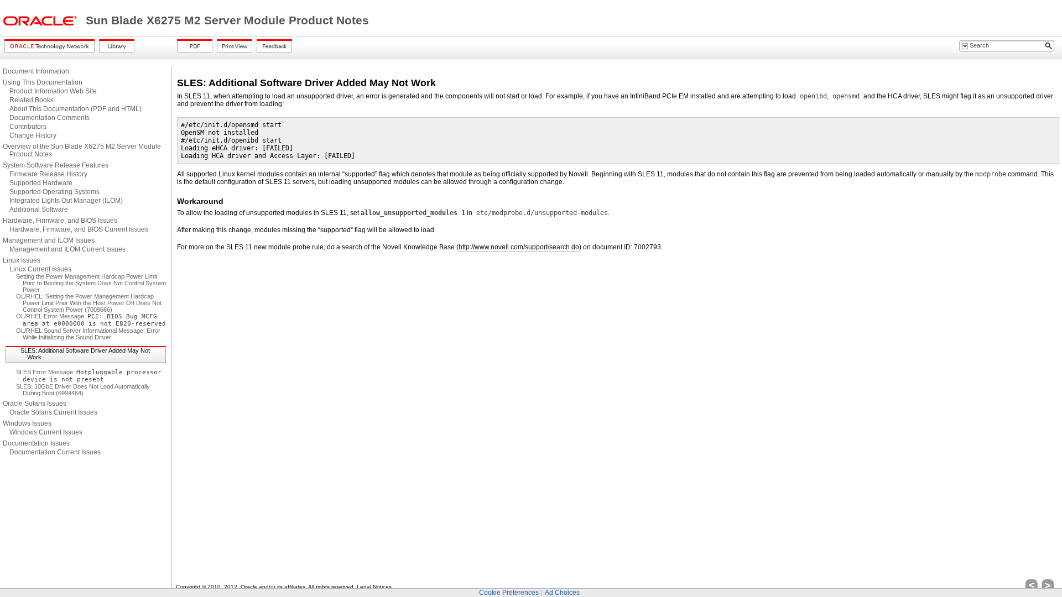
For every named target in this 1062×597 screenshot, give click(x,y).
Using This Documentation (42, 82)
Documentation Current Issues (55, 452)
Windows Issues (27, 423)
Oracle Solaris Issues (34, 403)
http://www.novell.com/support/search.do (519, 247)
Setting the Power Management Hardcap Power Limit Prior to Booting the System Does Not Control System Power (91, 283)
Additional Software (38, 209)
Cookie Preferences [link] (509, 592)
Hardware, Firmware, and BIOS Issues (60, 220)
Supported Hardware (40, 183)
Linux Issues (21, 260)
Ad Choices (562, 592)
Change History (32, 135)
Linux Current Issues (40, 269)
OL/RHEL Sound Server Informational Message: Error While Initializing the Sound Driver (88, 334)
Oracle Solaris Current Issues (53, 412)
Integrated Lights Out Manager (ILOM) (66, 201)
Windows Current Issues (45, 432)
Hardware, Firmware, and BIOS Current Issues (78, 229)
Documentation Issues (36, 443)
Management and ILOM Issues (49, 240)
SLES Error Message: (89, 376)
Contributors (27, 126)
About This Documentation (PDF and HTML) (75, 109)
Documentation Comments (49, 118)
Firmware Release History (48, 174)
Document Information (36, 71)
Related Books (31, 100)
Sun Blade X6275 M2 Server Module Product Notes (227, 20)
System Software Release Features (55, 165)
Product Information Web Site (53, 91)
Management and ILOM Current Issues (67, 249)
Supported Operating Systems (54, 192)
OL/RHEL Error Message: (91, 320)
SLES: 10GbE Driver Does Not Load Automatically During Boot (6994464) (83, 389)
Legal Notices (374, 587)
